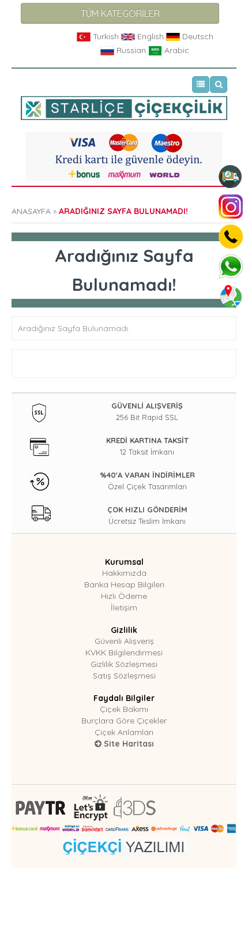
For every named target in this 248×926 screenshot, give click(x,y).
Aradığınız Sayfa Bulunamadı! (123, 211)
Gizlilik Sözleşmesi (124, 664)
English (150, 36)
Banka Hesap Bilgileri (124, 584)
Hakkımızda (124, 573)
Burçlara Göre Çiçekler (124, 720)
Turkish (106, 36)
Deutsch (196, 36)
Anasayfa (31, 211)
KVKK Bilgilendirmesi (124, 652)
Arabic (175, 50)
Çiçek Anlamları (124, 732)
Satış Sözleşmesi (124, 675)
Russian (131, 50)
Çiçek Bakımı (124, 709)
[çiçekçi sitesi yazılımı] (124, 845)
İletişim (124, 607)
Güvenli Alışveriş (124, 641)
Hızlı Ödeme (124, 596)
